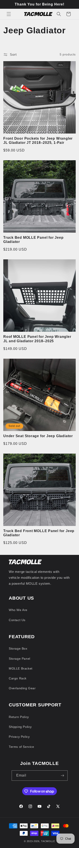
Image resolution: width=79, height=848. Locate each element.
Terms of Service (21, 746)
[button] (9, 14)
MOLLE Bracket (20, 668)
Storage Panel (19, 658)
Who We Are (18, 610)
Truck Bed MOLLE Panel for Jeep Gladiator (33, 240)
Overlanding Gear (22, 688)
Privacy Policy (19, 736)
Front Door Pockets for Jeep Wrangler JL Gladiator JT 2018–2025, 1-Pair (38, 140)
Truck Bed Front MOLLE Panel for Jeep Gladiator (38, 533)
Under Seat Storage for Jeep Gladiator (38, 436)
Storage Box (18, 648)
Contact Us (17, 620)
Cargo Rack (18, 678)
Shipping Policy (20, 727)
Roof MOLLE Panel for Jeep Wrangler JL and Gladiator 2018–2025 (37, 339)
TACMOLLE (48, 841)
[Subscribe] (62, 775)
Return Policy (19, 717)
